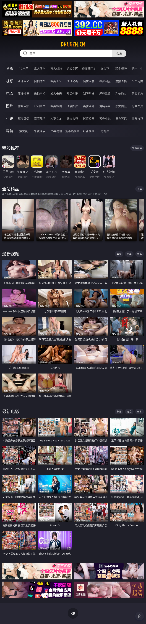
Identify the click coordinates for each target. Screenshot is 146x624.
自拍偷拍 (39, 81)
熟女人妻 (88, 81)
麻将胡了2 (88, 69)
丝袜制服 (105, 81)
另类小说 (105, 119)
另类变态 (137, 94)
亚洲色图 (39, 106)
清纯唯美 (105, 106)
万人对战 (56, 69)
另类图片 (137, 106)
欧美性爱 (72, 94)
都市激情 (23, 119)
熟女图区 (121, 106)
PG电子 (23, 69)
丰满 (118, 411)
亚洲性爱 (23, 94)
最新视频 (10, 254)
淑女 (129, 411)
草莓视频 (56, 131)
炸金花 (105, 69)
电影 (9, 93)
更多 (139, 254)
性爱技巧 (137, 119)
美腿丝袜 (88, 106)
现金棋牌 (121, 69)
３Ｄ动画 (72, 81)
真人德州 (39, 69)
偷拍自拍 (39, 94)
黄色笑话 (121, 119)
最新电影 (10, 411)
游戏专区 (72, 69)
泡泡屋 (105, 131)
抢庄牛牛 (137, 69)
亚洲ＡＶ (23, 81)
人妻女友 (56, 119)
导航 (9, 131)
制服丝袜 (88, 94)
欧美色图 (56, 106)
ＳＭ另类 (137, 81)
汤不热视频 (72, 131)
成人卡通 (56, 94)
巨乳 (129, 254)
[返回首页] (139, 616)
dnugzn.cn (73, 44)
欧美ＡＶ (56, 81)
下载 (139, 189)
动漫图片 (72, 106)
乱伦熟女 (121, 94)
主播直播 (121, 81)
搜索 (119, 53)
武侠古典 (72, 119)
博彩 (9, 68)
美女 (118, 254)
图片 (9, 106)
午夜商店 (39, 131)
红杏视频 (88, 131)
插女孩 (23, 131)
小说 (9, 118)
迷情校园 (88, 119)
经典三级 (105, 94)
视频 (9, 81)
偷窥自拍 (23, 106)
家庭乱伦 (39, 119)
